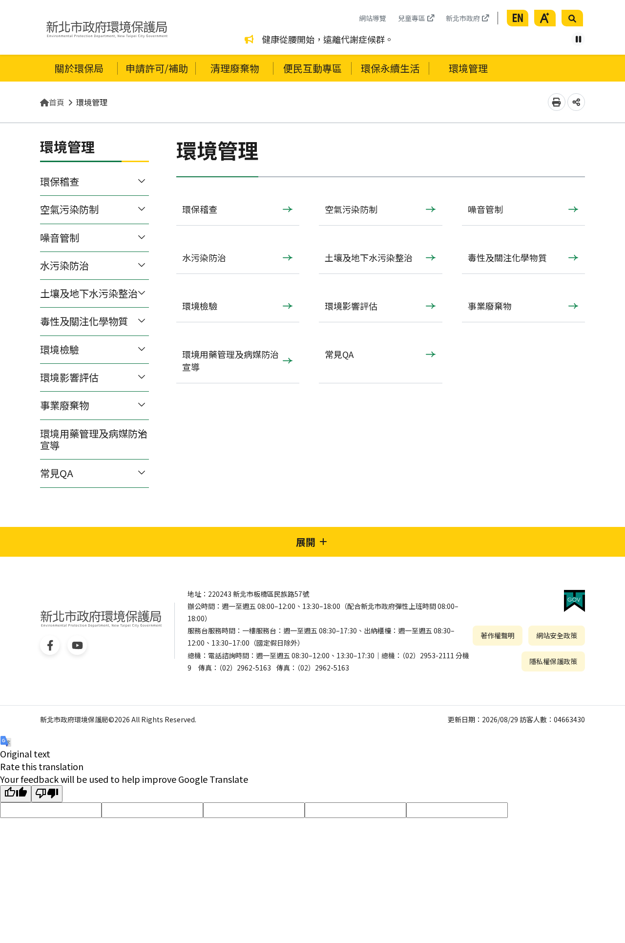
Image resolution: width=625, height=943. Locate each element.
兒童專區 (411, 18)
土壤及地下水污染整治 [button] (89, 293)
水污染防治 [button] (64, 265)
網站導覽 (372, 18)
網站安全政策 (556, 635)
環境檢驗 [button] (59, 349)
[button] (517, 18)
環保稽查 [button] (59, 181)
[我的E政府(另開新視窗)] (574, 601)
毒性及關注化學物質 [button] (84, 321)
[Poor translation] (46, 793)
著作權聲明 (497, 635)
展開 (305, 542)
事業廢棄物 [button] (64, 405)
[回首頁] (107, 27)
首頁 (56, 102)
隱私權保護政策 (553, 661)
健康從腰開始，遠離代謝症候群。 (328, 39)
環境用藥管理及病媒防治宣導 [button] (93, 439)
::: (351, 15)
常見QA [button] (56, 473)
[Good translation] (15, 793)
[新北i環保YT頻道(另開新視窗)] (77, 645)
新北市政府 (463, 18)
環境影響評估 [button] (69, 377)
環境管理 (91, 102)
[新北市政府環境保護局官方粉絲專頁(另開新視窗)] (50, 645)
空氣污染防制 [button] (69, 209)
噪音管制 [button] (59, 238)
